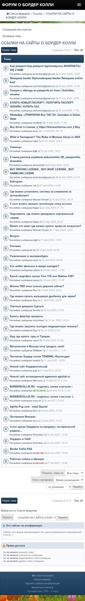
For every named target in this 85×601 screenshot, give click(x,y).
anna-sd (37, 400)
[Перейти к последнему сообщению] (57, 74)
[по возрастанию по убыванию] (42, 487)
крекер (36, 280)
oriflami (36, 270)
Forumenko (41, 597)
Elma (35, 410)
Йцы (35, 290)
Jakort (36, 340)
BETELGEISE (39, 390)
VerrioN (36, 310)
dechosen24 (39, 164)
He (34, 249)
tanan (35, 260)
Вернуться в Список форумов (19, 510)
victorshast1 (39, 320)
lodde (35, 140)
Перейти (7, 517)
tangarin (37, 360)
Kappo (36, 207)
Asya (35, 420)
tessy (35, 130)
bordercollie (38, 452)
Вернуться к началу (43, 587)
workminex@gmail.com (44, 73)
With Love (37, 380)
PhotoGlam (38, 434)
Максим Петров (41, 199)
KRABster (37, 350)
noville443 (37, 122)
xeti (34, 185)
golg (35, 370)
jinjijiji (35, 151)
